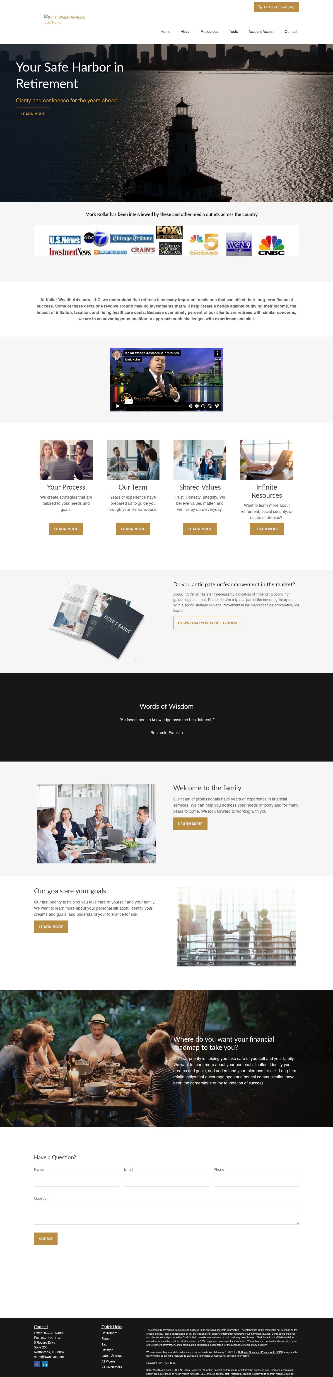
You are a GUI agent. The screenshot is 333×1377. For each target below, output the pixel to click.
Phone (219, 1169)
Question (41, 1198)
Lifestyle (107, 1350)
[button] (165, 31)
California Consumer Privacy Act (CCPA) (260, 1352)
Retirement (109, 1333)
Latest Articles (111, 1355)
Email (128, 1169)
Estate (106, 1338)
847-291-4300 (54, 1333)
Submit (46, 1238)
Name (39, 1169)
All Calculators (111, 1367)
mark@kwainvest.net (49, 1356)
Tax (104, 1344)
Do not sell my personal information (229, 1355)
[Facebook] (37, 1364)
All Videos (108, 1361)
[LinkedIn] (45, 1364)
